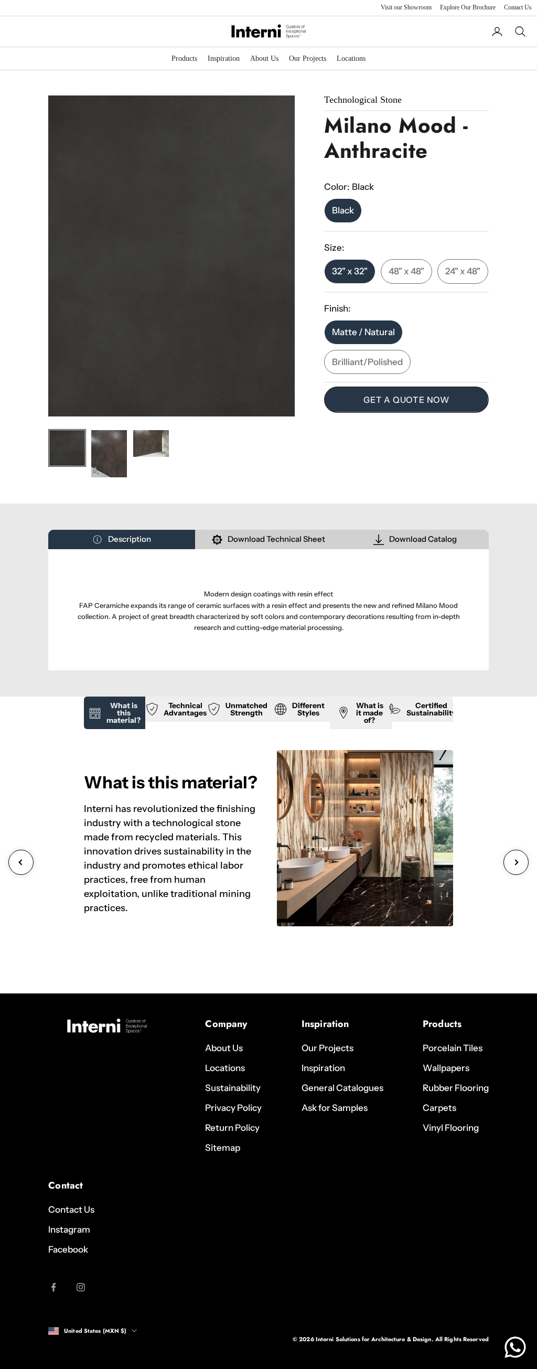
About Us (264, 58)
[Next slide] (516, 862)
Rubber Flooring (456, 1088)
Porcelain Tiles (452, 1048)
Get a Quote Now (406, 399)
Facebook (68, 1249)
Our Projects (307, 58)
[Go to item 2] (109, 453)
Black (343, 210)
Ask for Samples (335, 1108)
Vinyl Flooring (451, 1127)
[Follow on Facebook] (53, 1287)
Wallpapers (446, 1068)
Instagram (69, 1229)
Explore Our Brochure (468, 7)
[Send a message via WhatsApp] (515, 1347)
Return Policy (232, 1127)
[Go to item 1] (67, 448)
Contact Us (518, 7)
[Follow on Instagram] (81, 1287)
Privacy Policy (233, 1108)
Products (184, 58)
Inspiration (224, 58)
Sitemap (222, 1147)
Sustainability (233, 1088)
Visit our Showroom (406, 7)
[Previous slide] (21, 862)
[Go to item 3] (151, 443)
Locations (351, 58)
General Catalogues (342, 1088)
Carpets (439, 1108)
